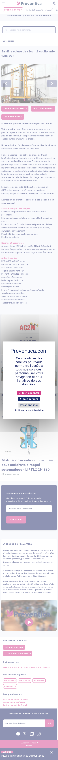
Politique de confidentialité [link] (29, 410)
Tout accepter (30, 393)
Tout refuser (30, 399)
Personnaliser (29, 405)
